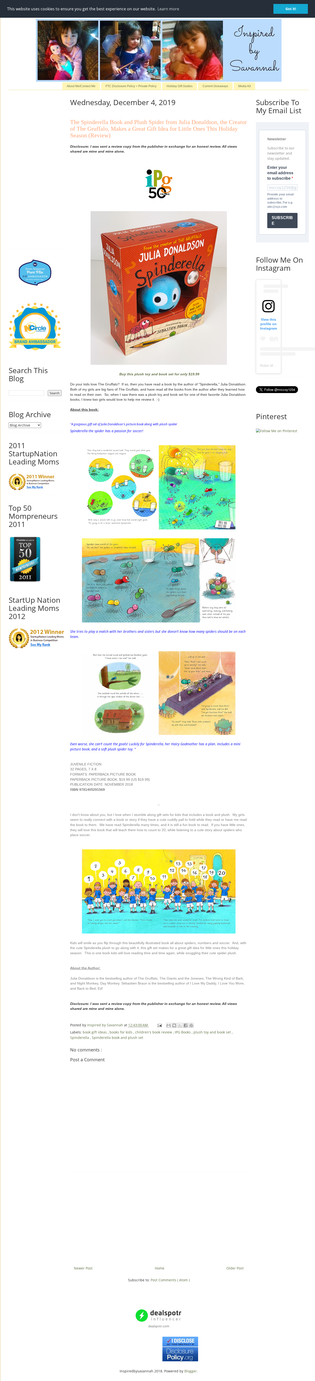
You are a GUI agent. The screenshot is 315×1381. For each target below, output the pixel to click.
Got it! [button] (290, 8)
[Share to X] (179, 1025)
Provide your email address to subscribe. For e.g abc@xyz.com (280, 200)
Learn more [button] (168, 9)
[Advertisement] (159, 1217)
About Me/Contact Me (81, 86)
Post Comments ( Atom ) (170, 1280)
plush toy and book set (212, 1032)
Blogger (190, 1371)
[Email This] (168, 1025)
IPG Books (183, 1032)
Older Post (235, 1268)
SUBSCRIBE (282, 220)
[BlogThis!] (174, 1025)
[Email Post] (159, 1025)
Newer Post (83, 1268)
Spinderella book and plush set (117, 1037)
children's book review (154, 1032)
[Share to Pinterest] (191, 1025)
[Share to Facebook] (185, 1025)
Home (159, 1268)
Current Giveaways (215, 86)
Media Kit (244, 86)
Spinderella (80, 1037)
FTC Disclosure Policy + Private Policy (131, 86)
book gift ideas (95, 1032)
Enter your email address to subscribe (280, 173)
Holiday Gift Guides (179, 86)
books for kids (121, 1032)
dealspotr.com (158, 1326)
